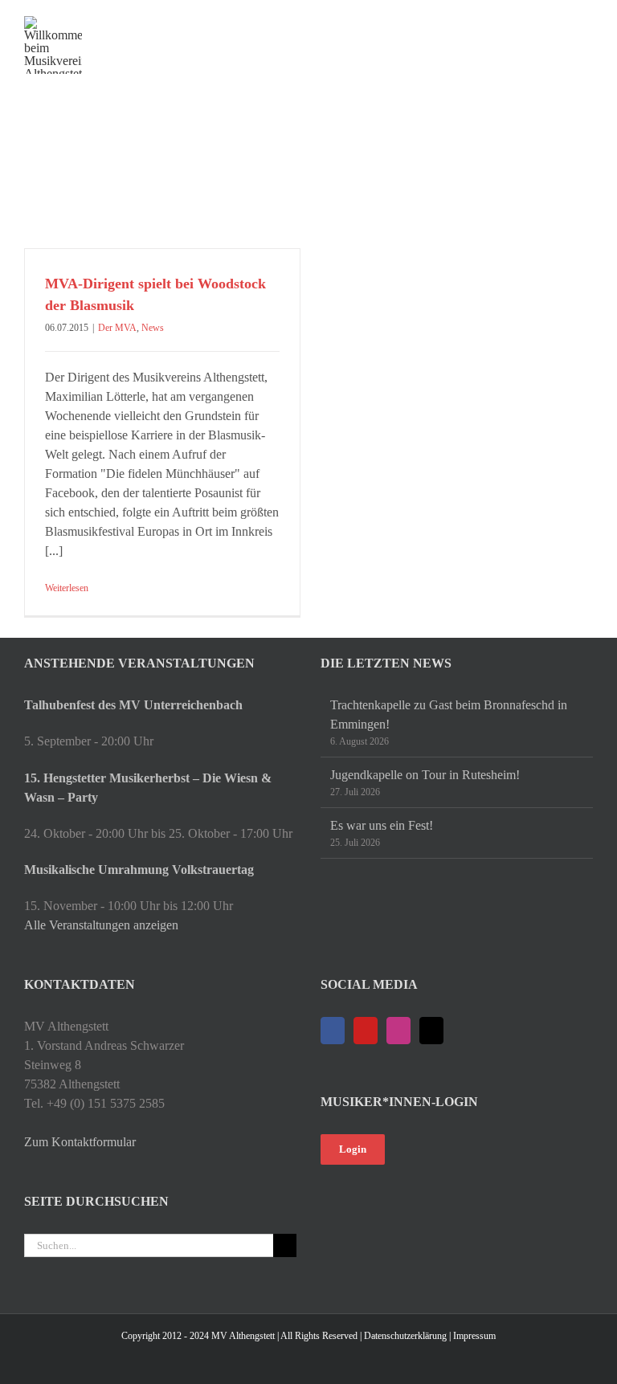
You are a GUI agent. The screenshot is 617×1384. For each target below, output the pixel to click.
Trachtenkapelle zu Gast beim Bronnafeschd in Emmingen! (448, 714)
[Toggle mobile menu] (586, 24)
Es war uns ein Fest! (381, 825)
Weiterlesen (66, 588)
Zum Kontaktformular (80, 1142)
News (152, 327)
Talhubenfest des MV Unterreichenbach (133, 705)
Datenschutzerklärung (405, 1335)
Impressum (474, 1335)
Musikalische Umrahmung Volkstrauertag (139, 869)
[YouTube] (365, 1030)
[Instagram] (398, 1030)
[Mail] (431, 1030)
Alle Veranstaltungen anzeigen (101, 925)
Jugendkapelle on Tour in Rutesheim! (425, 775)
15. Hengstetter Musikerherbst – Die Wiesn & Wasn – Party (148, 787)
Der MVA (117, 327)
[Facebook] (333, 1030)
